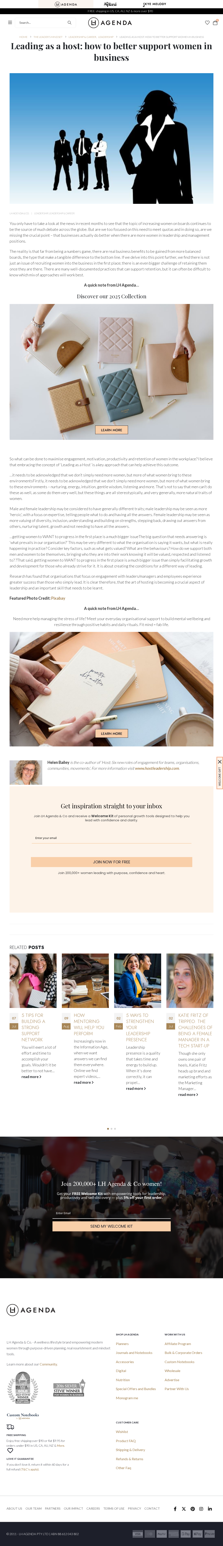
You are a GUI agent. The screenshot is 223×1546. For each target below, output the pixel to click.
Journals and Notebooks (134, 1352)
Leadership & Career (62, 213)
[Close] (219, 762)
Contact (152, 1508)
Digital (121, 1371)
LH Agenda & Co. (19, 213)
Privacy (134, 1508)
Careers (93, 1508)
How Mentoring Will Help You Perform (37, 1024)
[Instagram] (201, 1509)
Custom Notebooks (179, 1362)
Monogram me (127, 1398)
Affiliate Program (178, 1344)
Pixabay (58, 598)
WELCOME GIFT (219, 776)
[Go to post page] (33, 981)
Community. (48, 1364)
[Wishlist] (207, 22)
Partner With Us (177, 1389)
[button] (108, 1129)
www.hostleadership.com (157, 768)
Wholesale (172, 1371)
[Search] (69, 23)
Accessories (125, 1362)
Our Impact (73, 1508)
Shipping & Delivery (130, 1450)
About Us (14, 1508)
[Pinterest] (192, 1509)
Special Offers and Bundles (136, 1389)
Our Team (33, 1508)
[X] (184, 1509)
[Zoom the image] (65, 4)
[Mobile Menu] (10, 22)
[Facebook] (175, 1509)
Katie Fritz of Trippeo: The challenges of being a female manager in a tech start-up (143, 1030)
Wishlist (122, 1432)
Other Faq (123, 1468)
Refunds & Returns (129, 1459)
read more (30, 1082)
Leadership (41, 213)
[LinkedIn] (210, 1509)
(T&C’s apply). (29, 1469)
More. (61, 1445)
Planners (122, 1344)
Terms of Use (114, 1508)
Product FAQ (126, 1441)
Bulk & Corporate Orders (183, 1352)
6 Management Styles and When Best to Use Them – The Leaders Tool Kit (195, 1030)
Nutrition (123, 1380)
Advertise (172, 1380)
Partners (53, 1508)
